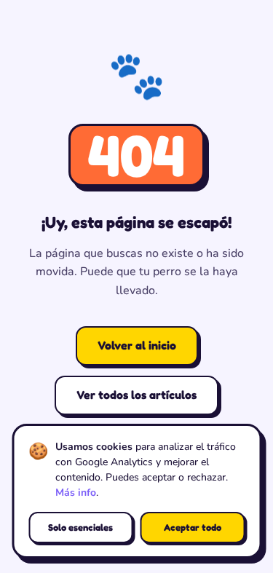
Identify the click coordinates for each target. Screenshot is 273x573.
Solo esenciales (80, 527)
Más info (75, 492)
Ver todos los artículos (136, 394)
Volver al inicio (137, 345)
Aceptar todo (192, 527)
